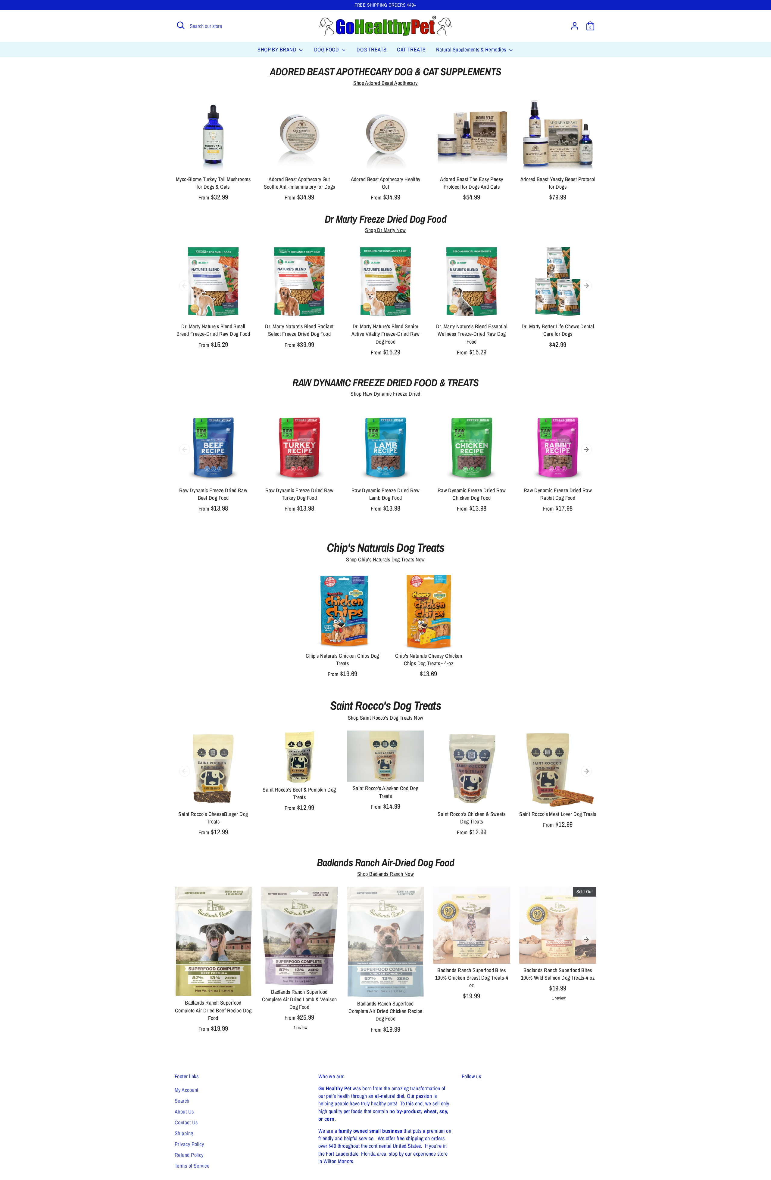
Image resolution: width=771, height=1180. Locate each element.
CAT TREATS (411, 49)
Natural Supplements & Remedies (471, 49)
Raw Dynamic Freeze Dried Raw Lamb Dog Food (385, 494)
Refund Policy (189, 1155)
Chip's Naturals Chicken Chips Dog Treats (342, 659)
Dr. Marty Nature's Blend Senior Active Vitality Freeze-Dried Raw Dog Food (385, 334)
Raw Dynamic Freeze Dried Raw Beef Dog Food (213, 494)
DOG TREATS (372, 49)
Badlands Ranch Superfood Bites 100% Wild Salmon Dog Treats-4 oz (558, 973)
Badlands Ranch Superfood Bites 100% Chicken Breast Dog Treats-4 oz (471, 977)
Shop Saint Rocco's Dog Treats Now (385, 717)
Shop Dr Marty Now (385, 230)
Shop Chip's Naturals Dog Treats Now (385, 559)
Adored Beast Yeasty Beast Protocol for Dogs (557, 182)
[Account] (575, 26)
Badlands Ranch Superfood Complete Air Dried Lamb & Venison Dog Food (299, 999)
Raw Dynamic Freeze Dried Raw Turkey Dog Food (299, 494)
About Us (184, 1111)
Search (182, 1100)
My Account (186, 1090)
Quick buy (213, 162)
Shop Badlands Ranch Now (385, 874)
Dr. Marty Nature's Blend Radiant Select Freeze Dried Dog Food (299, 330)
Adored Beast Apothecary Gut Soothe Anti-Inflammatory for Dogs (299, 182)
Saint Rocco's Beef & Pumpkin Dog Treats (299, 793)
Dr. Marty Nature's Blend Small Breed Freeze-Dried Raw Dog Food (213, 330)
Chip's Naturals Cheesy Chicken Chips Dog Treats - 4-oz (428, 659)
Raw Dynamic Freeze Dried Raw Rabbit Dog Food (558, 494)
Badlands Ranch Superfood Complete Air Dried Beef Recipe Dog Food (213, 1010)
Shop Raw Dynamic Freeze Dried (385, 393)
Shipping (184, 1133)
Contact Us (186, 1122)
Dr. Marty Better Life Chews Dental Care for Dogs (558, 330)
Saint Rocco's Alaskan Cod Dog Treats (385, 791)
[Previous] (184, 285)
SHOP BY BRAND (278, 49)
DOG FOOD (327, 49)
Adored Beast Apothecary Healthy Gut (385, 182)
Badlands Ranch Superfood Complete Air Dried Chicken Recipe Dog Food (385, 1011)
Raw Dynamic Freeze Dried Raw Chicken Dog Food (472, 494)
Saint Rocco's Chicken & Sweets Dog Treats (472, 817)
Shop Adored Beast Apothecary (385, 83)
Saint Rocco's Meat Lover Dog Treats (557, 814)
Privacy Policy (189, 1144)
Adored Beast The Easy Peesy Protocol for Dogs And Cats (471, 182)
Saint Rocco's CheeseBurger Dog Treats (213, 817)
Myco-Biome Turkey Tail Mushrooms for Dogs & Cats (213, 182)
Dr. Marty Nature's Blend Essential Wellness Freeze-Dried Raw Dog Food (471, 334)
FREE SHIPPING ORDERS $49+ (385, 5)
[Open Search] (181, 25)
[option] (209, 302)
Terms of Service (192, 1165)
